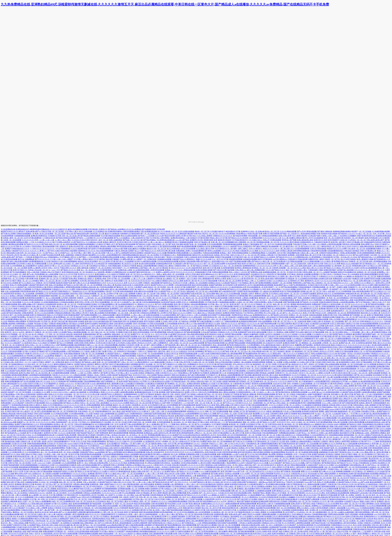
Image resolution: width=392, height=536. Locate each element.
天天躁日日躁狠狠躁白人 (195, 420)
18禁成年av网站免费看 (108, 246)
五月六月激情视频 (315, 300)
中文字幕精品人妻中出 (68, 257)
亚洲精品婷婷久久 (306, 242)
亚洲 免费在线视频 (45, 276)
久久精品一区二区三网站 (244, 302)
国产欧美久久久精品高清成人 (144, 390)
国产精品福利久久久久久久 (255, 411)
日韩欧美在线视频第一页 (25, 233)
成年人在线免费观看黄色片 (202, 366)
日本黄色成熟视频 (356, 296)
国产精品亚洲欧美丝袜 (48, 336)
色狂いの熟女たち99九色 (238, 272)
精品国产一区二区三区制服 (361, 231)
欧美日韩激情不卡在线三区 (337, 240)
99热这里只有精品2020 (175, 332)
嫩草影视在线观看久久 (120, 298)
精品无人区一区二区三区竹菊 (196, 298)
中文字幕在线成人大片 (102, 386)
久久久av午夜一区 (143, 353)
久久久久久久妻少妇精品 (31, 302)
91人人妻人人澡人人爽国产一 (310, 416)
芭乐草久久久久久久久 (86, 274)
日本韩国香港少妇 (59, 338)
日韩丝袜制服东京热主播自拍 (271, 330)
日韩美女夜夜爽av (260, 302)
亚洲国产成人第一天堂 (347, 343)
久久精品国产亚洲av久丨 (113, 353)
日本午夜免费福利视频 (158, 332)
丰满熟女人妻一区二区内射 (145, 293)
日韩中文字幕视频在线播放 (16, 418)
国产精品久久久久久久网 (45, 291)
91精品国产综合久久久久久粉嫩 (155, 253)
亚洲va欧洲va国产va (33, 231)
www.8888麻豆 (33, 281)
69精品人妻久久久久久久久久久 (207, 356)
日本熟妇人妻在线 (285, 251)
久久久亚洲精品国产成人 (54, 353)
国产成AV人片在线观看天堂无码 (128, 261)
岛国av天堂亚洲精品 (56, 285)
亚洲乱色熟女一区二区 (84, 396)
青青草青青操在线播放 (124, 246)
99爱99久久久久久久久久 (219, 287)
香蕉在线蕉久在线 (12, 253)
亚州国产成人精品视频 (345, 270)
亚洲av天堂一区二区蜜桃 (125, 379)
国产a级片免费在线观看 (196, 375)
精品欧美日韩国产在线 (64, 283)
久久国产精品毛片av (78, 242)
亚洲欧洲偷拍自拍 (278, 407)
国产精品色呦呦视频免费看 (238, 418)
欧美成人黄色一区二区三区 (258, 396)
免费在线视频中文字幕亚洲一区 (285, 278)
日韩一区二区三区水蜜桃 (334, 332)
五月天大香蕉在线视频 (186, 231)
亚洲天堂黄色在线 (185, 366)
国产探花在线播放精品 (313, 418)
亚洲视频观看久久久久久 (220, 246)
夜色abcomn (248, 315)
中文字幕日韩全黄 (211, 302)
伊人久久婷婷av (25, 246)
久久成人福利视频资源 (98, 383)
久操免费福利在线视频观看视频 (40, 375)
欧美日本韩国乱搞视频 (206, 257)
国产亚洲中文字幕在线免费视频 (99, 248)
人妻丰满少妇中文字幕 (315, 263)
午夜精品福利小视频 (315, 270)
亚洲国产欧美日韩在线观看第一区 (249, 291)
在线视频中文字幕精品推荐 (130, 233)
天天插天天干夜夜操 (129, 266)
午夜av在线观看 (139, 349)
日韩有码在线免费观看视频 (365, 326)
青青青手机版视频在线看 (188, 353)
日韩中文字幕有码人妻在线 (21, 306)
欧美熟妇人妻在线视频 (187, 261)
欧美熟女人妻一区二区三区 (67, 304)
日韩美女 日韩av (57, 319)
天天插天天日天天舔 (294, 272)
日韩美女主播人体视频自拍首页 (47, 409)
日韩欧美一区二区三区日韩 (358, 261)
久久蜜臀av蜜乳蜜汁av (127, 259)
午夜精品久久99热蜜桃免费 (46, 304)
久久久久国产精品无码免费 (165, 236)
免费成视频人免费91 (183, 251)
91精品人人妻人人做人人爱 (184, 390)
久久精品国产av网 (179, 263)
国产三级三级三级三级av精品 (318, 409)
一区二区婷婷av (273, 300)
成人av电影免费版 (51, 274)
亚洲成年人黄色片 (247, 293)
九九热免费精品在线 (120, 328)
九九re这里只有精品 (137, 373)
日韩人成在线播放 (258, 306)
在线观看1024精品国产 (294, 341)
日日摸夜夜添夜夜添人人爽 (246, 392)
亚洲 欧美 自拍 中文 (324, 293)
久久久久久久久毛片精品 (230, 251)
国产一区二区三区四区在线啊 (214, 263)
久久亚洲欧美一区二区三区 (222, 401)
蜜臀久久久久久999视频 (91, 360)
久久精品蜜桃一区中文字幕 (276, 253)
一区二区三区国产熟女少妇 (63, 233)
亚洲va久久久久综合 (55, 394)
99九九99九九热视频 (10, 283)
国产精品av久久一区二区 (349, 281)
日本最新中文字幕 (54, 236)
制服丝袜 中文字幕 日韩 (49, 407)
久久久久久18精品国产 (13, 343)
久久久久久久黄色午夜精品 (290, 242)
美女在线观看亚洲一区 (255, 287)
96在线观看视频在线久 (335, 251)
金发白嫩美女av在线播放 (137, 248)
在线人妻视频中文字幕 (23, 360)
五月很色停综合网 (33, 321)
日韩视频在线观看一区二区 (322, 287)
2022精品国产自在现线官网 (319, 323)
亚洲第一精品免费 (156, 386)
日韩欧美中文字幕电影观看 (238, 296)
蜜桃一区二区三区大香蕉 (96, 253)
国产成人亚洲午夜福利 (361, 255)
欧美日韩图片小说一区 (122, 281)
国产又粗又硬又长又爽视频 (325, 371)
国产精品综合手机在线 (166, 416)
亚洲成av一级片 (225, 253)
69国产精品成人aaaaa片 (66, 366)
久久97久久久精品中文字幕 (288, 381)
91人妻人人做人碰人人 (156, 242)
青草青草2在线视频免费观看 (262, 383)
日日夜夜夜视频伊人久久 (108, 270)
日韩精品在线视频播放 (269, 236)
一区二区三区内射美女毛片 (354, 311)
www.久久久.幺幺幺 (83, 371)
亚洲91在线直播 (374, 373)
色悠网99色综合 (237, 315)
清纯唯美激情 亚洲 (210, 240)
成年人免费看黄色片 (160, 343)
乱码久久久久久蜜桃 (175, 281)
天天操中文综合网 (333, 366)
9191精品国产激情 (313, 236)
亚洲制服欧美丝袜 (134, 296)
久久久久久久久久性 (373, 341)
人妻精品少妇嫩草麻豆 (250, 298)
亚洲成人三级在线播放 (251, 244)
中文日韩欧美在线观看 (294, 261)
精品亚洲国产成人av (281, 285)
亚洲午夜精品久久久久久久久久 (371, 321)
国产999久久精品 (53, 251)
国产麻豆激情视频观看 (192, 332)
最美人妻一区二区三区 (189, 345)
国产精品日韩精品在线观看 (66, 238)
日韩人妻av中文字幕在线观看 (102, 328)
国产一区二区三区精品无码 (296, 263)
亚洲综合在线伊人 (303, 356)
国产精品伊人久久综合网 (309, 302)
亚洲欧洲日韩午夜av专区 (146, 360)
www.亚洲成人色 (140, 246)
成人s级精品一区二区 (170, 278)
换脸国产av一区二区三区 (64, 356)
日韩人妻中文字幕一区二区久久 (115, 358)
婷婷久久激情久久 (35, 405)
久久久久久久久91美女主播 (330, 281)
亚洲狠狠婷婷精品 (249, 266)
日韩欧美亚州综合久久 (23, 330)
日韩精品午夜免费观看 (242, 358)
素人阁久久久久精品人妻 (29, 255)
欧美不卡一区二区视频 (164, 371)
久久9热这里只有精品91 (50, 349)
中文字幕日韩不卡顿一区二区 (242, 257)
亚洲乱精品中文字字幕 (339, 381)
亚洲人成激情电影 (115, 240)
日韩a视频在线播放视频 (223, 390)
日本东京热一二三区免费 (10, 386)
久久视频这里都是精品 (330, 300)
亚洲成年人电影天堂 (162, 394)
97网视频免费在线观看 (246, 319)
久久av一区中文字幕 (367, 368)
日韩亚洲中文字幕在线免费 (297, 259)
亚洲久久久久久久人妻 (235, 278)
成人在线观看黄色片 (30, 266)
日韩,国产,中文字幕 (112, 291)
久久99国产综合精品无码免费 (49, 255)
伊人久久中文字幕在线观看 (103, 238)
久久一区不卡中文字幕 (220, 259)
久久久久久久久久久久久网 (266, 266)
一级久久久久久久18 (289, 353)
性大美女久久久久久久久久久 (369, 377)
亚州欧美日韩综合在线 (322, 345)
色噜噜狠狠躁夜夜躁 (184, 255)
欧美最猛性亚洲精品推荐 (248, 321)
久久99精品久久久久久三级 (45, 242)
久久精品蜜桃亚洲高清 (159, 347)
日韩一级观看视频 (211, 347)
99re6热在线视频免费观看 (369, 323)
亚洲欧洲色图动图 (69, 328)
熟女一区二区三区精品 (16, 278)
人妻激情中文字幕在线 (154, 278)
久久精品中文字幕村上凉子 (105, 244)
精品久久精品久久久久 (339, 345)
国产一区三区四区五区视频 (19, 315)
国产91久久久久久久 (42, 259)
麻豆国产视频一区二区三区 (157, 358)
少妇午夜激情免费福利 (91, 390)
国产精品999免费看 (240, 236)
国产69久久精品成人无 (282, 379)
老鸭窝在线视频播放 (35, 300)
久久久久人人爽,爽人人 (38, 251)
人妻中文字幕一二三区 (294, 308)
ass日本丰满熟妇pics (280, 259)
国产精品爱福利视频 (103, 338)
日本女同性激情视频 (185, 349)
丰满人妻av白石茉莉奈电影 (26, 394)
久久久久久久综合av (32, 377)
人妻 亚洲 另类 (134, 313)
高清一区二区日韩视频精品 (339, 298)
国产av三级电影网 (122, 253)
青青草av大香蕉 (220, 278)
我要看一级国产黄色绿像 (328, 411)
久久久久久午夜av (384, 358)
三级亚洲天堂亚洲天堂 (322, 242)
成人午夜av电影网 (254, 351)
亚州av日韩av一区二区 (33, 345)
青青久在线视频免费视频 (257, 296)
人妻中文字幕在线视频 (369, 356)
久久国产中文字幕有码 (146, 394)
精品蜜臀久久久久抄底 (96, 255)
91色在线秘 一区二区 (71, 394)
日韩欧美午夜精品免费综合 (329, 253)
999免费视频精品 (289, 311)
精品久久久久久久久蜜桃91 (182, 313)
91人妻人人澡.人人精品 (330, 386)
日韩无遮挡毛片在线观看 (123, 323)
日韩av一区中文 (53, 268)
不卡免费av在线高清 (62, 242)
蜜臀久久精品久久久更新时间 (278, 368)
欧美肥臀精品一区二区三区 (65, 317)
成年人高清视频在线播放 (378, 261)
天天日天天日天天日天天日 (141, 281)
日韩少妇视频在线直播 (148, 231)
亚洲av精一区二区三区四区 (373, 293)
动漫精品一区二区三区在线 (366, 272)
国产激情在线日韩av (365, 257)
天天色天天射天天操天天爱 (105, 343)
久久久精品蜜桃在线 (173, 308)
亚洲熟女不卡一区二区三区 (240, 276)
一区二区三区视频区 (195, 319)
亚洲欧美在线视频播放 (86, 244)
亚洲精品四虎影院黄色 (65, 336)
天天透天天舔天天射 (61, 360)
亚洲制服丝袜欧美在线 (143, 392)
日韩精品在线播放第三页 (132, 416)
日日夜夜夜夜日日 (235, 311)
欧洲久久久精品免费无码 (218, 296)
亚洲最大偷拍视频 (295, 317)
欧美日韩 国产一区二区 (238, 304)
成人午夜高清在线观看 (9, 259)
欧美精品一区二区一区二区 (261, 268)
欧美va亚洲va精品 (267, 278)
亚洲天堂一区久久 (11, 332)
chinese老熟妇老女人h (282, 360)
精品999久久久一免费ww (153, 274)
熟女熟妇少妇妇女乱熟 (123, 285)
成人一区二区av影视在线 (233, 266)
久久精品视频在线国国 (213, 330)
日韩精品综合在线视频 (33, 326)
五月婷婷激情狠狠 (227, 268)
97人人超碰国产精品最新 (328, 272)
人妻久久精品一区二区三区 (178, 343)
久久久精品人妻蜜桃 (204, 236)
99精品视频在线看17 (153, 356)
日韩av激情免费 (199, 323)
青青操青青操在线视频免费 (128, 371)
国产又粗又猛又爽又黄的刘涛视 (65, 321)
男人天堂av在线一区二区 (273, 313)
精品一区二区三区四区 (213, 381)
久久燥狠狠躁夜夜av (141, 377)
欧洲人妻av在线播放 (97, 313)
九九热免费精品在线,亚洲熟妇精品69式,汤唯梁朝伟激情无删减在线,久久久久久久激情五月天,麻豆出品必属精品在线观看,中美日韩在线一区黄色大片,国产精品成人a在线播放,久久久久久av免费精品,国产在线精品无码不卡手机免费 (165, 4)
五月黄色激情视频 (239, 347)
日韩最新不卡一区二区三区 (357, 287)
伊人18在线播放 (353, 274)
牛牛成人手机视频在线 (154, 328)
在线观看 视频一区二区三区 (376, 388)
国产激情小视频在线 (324, 231)
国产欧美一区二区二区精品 (285, 394)
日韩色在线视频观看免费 (274, 390)
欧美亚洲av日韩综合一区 (310, 347)
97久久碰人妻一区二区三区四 (366, 289)
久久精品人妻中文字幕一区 (171, 321)
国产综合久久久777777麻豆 (263, 338)
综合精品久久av (91, 272)
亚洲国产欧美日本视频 (372, 278)
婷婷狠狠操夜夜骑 (353, 313)
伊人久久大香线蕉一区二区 (167, 231)
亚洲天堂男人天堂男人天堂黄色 (350, 396)
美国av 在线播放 (304, 298)
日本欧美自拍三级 (172, 276)
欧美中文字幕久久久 (249, 263)
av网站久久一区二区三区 (248, 386)
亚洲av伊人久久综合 (43, 381)
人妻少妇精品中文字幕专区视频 (197, 238)
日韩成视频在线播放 (286, 300)
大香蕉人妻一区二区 (279, 319)
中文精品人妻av (8, 362)
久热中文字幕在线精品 (318, 248)
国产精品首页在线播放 (376, 304)
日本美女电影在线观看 (340, 379)
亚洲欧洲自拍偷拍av (115, 231)
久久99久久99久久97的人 (60, 392)
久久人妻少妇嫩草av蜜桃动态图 (293, 238)
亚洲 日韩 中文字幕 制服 (211, 268)
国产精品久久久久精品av (332, 268)
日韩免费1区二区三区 (139, 405)
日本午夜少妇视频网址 (196, 351)
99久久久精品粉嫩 (85, 231)
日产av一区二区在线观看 (312, 317)
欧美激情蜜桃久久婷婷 (347, 362)
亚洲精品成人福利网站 (108, 420)
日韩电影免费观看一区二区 (93, 293)
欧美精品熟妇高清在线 (20, 405)
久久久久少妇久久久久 (62, 358)
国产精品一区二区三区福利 (114, 306)
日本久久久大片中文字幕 (68, 274)
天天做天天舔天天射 (82, 383)
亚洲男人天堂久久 (191, 392)
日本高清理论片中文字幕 (257, 409)
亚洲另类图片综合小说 (220, 261)
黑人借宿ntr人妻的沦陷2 (196, 381)
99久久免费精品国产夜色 (60, 398)
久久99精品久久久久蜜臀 (41, 392)
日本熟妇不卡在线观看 (209, 386)
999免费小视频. (96, 371)
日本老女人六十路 (171, 362)
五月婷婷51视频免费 (185, 289)
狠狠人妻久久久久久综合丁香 (62, 306)
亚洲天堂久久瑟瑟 (320, 240)
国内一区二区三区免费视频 (277, 296)
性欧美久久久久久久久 (229, 323)
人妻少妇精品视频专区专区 (159, 398)
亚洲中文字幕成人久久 (128, 360)
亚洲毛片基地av (238, 341)
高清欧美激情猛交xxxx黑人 (350, 360)
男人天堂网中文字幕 (111, 293)
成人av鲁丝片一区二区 (28, 411)
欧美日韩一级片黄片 (338, 242)
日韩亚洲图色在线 (292, 253)
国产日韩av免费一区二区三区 (365, 386)
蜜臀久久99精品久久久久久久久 (248, 330)
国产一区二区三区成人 (223, 360)
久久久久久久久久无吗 (30, 240)
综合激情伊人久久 (91, 311)
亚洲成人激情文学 (109, 242)
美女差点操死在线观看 (147, 263)
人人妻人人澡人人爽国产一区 (320, 289)
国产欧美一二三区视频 (146, 236)
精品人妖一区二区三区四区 (105, 332)
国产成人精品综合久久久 (294, 364)
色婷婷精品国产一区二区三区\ (27, 311)
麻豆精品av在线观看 (236, 388)
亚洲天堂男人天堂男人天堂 (84, 302)
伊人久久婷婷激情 (95, 336)
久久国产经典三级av (339, 356)
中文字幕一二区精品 (298, 396)
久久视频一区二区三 (383, 347)
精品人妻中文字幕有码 (168, 401)
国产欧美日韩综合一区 (239, 409)
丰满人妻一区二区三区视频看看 (222, 242)
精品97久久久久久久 (61, 311)
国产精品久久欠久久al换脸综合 (238, 289)
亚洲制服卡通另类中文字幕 (329, 308)
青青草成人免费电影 (32, 366)
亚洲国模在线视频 (43, 388)
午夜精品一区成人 (93, 375)
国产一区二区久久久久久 (68, 409)
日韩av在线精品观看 (331, 364)
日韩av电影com (240, 270)
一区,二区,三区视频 (20, 268)
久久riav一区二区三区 (142, 379)
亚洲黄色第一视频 (75, 360)
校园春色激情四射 (102, 308)
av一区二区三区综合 (62, 266)
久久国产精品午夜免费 (95, 306)
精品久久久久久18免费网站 (208, 358)
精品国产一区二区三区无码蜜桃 (343, 289)
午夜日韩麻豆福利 (114, 266)
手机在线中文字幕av (300, 244)
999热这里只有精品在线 (9, 373)
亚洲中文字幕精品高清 (38, 315)
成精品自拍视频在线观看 (319, 319)
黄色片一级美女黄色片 (308, 407)
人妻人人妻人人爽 (366, 332)
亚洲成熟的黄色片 (337, 311)
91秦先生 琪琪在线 (121, 251)
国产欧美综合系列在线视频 (125, 244)
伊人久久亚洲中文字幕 (107, 261)
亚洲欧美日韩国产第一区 (292, 343)
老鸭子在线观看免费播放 (10, 319)
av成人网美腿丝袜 (114, 341)
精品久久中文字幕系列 (55, 315)
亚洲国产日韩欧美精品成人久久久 (17, 248)
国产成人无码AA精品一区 (344, 336)
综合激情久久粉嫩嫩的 (348, 236)
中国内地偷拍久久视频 (149, 396)
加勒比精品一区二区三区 (195, 291)
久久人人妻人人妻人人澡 (339, 328)
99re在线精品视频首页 (126, 304)
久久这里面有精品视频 (141, 270)
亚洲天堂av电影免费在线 (202, 289)
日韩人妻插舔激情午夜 (206, 278)
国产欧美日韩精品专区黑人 (236, 345)
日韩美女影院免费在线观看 (309, 336)
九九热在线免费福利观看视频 (54, 300)
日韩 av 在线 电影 (33, 272)
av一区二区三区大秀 (252, 255)
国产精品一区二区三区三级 (133, 240)
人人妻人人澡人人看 (46, 240)
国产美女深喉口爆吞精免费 (251, 375)
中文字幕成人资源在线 (295, 274)
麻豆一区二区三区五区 (258, 328)
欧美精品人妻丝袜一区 (286, 351)
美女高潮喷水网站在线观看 (109, 257)
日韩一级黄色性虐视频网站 (72, 377)
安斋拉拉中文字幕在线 (45, 358)
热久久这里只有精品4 (348, 259)
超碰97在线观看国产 (315, 394)
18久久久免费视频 (369, 364)
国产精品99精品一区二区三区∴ (214, 338)
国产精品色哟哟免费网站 (73, 319)
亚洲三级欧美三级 (118, 388)
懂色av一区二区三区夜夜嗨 (250, 407)
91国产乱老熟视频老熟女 (298, 285)
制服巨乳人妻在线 (147, 326)
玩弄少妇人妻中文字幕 (89, 347)
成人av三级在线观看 (53, 298)
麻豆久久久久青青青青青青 (362, 418)
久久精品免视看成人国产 (288, 298)
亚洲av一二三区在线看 (351, 332)
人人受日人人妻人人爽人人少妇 (237, 366)
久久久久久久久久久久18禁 (355, 388)
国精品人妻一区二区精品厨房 (220, 396)
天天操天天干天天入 (34, 317)
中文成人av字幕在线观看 (292, 411)
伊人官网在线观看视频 (326, 306)
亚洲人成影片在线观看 (277, 420)
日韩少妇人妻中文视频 (97, 356)
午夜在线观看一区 (254, 236)
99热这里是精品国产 (84, 349)
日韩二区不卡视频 (257, 390)
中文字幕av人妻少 (71, 231)
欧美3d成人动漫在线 (82, 368)
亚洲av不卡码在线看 (275, 302)
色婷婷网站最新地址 (379, 328)
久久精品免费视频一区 (307, 383)
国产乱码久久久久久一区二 (311, 246)
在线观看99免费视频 (311, 274)
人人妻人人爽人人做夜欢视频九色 (223, 300)
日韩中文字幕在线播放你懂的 (119, 364)
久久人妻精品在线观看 (187, 270)
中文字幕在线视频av (239, 371)
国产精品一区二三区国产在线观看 (62, 368)
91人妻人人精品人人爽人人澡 (287, 266)
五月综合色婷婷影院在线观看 (167, 261)
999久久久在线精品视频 (54, 403)
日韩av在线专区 (159, 341)
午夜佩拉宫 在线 (357, 278)
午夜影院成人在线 (174, 347)
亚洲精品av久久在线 (307, 371)
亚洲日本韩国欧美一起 (313, 386)
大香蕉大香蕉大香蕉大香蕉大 (84, 343)
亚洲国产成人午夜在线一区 (28, 398)
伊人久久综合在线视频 (45, 313)
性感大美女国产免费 (255, 233)
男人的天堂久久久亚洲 (130, 263)
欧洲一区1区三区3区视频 (44, 233)
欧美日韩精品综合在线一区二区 (73, 272)
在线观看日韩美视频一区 (271, 347)
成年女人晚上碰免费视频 (118, 289)
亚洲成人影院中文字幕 (46, 266)
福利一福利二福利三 (240, 248)
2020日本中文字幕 (279, 383)
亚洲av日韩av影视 (284, 236)
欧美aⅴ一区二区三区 (87, 403)
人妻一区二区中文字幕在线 (158, 268)
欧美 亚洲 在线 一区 (232, 407)
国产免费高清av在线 (255, 272)
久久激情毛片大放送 (264, 281)
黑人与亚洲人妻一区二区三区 (363, 407)
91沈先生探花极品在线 (100, 321)
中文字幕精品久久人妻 (316, 296)
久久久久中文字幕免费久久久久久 (370, 319)
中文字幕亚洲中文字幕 (324, 383)
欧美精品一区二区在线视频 (25, 293)
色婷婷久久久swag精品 (206, 276)
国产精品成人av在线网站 (105, 317)
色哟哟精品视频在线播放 (342, 231)
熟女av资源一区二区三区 (95, 330)
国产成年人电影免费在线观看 (17, 261)
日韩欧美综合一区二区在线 (67, 420)
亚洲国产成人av (134, 251)
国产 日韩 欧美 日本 (271, 336)
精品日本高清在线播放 (200, 285)
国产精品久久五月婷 (71, 285)
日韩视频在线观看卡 (278, 263)
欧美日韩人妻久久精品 (270, 375)
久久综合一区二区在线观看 (137, 358)
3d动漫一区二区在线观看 (12, 240)
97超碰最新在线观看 (185, 242)
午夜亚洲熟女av (241, 233)
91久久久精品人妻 (326, 261)
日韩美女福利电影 (128, 341)
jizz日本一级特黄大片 (26, 332)
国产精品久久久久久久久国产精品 (36, 244)
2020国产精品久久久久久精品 (320, 356)
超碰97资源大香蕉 (29, 388)
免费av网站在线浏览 (367, 246)
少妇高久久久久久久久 (16, 366)
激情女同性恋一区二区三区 (331, 246)
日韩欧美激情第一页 (29, 313)
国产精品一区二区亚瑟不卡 (290, 233)
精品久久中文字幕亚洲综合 (53, 405)
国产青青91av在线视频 (212, 251)
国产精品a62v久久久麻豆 (157, 306)
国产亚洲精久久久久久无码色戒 (182, 360)
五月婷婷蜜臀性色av (65, 407)
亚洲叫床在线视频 (152, 315)
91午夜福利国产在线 (383, 317)
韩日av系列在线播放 (339, 341)
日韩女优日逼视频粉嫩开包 (228, 386)
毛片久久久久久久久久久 (185, 272)
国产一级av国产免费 (74, 390)
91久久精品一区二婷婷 (70, 263)
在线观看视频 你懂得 (373, 248)
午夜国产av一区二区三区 (187, 328)
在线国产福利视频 (215, 285)
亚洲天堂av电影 (24, 373)
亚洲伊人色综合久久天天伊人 (142, 343)
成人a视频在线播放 (279, 308)
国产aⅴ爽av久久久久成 (81, 283)
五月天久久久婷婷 (239, 356)
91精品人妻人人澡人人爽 (309, 253)
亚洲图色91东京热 (196, 240)
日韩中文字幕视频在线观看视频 (349, 347)
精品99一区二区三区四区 (188, 276)
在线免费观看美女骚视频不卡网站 (366, 300)
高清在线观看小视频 (254, 347)
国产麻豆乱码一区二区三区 (124, 287)
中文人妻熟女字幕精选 (159, 281)
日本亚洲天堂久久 (302, 358)
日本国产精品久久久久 (82, 407)
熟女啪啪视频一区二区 (277, 246)
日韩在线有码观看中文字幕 (18, 351)
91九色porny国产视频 (119, 248)
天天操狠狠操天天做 (152, 349)
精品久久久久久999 (270, 248)
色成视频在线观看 (134, 311)
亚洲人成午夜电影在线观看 (192, 338)
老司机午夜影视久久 (149, 416)
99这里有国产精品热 (168, 302)
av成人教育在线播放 (91, 246)
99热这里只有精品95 (215, 313)
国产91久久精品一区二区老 (227, 413)
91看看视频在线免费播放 (144, 300)
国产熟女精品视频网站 (289, 287)
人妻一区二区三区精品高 (227, 317)
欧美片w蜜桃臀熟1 (225, 341)
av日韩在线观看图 (114, 418)
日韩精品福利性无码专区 (372, 242)
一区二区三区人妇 (24, 334)
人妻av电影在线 (37, 390)
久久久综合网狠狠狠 (47, 371)
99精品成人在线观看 (188, 321)
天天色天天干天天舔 (180, 283)
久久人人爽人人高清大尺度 (26, 341)
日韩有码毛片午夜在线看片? (127, 351)
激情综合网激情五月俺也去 (64, 364)
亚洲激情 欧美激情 (136, 321)
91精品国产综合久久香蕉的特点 (241, 246)
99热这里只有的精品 (351, 251)
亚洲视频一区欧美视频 (296, 255)
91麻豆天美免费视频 (122, 315)
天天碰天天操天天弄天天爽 (317, 285)
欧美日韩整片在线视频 (19, 300)
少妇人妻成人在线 (118, 411)
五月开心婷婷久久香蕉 (27, 401)
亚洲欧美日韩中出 (223, 409)
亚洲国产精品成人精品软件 (84, 364)
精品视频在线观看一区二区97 (84, 332)
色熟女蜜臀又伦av (367, 244)
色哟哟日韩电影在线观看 (282, 338)
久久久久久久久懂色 (135, 283)
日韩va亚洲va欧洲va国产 (375, 240)
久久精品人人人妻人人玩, (265, 392)
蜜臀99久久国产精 (261, 293)
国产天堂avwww (229, 403)
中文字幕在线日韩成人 (178, 381)
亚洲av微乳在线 (364, 281)
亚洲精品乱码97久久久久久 (275, 306)
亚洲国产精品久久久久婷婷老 (264, 257)
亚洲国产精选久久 (383, 411)
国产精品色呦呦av (149, 240)
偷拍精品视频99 (44, 296)
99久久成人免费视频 (145, 336)
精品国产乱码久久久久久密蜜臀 (162, 285)
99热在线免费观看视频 (199, 304)
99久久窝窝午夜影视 (299, 236)
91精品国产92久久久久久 (20, 251)
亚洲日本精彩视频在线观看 (52, 326)
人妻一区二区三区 (126, 390)
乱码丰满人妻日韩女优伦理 (90, 281)
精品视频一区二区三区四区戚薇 (62, 296)
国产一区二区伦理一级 (99, 341)
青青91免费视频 (106, 405)
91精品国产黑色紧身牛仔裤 (38, 285)
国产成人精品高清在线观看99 (376, 413)
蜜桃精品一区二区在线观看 (311, 343)
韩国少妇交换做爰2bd (179, 375)
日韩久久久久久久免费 (332, 263)
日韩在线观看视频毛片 (363, 336)
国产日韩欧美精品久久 (62, 291)
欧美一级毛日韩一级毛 (162, 351)
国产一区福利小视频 (339, 287)
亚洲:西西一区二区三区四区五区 (111, 416)
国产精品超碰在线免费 (169, 388)
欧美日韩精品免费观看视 (369, 274)
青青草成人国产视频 (289, 240)
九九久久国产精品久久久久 (275, 270)
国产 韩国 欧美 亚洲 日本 (271, 388)
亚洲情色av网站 (42, 394)
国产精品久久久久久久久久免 (248, 323)
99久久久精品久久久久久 (292, 330)
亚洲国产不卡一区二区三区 (140, 334)
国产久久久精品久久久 (27, 283)
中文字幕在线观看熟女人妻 (107, 304)
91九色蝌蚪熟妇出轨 (300, 257)
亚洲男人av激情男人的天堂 (37, 268)
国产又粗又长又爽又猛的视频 (223, 270)
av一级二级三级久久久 (286, 248)
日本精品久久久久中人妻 (79, 266)
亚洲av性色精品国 (371, 238)
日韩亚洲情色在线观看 (318, 251)
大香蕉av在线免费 (226, 356)
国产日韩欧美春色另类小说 (119, 321)
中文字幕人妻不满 (153, 289)
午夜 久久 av (110, 253)
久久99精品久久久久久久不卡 (42, 360)
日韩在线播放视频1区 (349, 319)
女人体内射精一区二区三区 (341, 266)
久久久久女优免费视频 (226, 233)
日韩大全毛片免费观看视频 (345, 330)
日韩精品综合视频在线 (62, 313)
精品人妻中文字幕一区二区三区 (208, 328)
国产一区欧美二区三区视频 (314, 364)
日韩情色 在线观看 (279, 268)
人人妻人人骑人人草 (233, 338)
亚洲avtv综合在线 (80, 306)
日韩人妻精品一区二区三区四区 (167, 293)
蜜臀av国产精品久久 (203, 261)
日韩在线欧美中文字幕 (330, 257)
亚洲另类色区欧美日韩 (306, 398)
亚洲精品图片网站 (382, 366)
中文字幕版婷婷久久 (51, 383)
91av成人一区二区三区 (364, 233)
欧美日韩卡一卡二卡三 (137, 298)
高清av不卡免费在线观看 (272, 240)
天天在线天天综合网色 (361, 353)
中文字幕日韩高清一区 (224, 383)
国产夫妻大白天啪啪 (8, 233)
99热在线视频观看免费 (259, 405)
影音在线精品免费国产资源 (310, 233)
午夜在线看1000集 (31, 278)
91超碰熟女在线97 (242, 317)
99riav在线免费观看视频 (104, 251)
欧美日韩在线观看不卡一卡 (193, 379)
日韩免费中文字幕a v (368, 411)
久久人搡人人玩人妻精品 (317, 244)
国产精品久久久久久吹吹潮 (238, 238)
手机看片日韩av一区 (108, 351)
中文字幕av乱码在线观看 (155, 323)
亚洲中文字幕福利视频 (375, 315)
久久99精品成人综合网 (94, 242)
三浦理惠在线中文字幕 (185, 401)
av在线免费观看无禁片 (113, 255)
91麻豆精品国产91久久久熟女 (17, 383)
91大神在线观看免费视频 (286, 358)
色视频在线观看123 (81, 336)
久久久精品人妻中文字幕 (205, 248)
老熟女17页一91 (359, 351)
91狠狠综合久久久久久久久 (222, 236)
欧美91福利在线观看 (259, 332)
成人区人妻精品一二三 (40, 334)
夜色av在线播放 (317, 353)
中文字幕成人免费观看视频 (41, 289)
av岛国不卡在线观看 (225, 368)
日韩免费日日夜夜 (276, 413)
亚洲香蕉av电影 (100, 278)
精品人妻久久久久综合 (315, 268)
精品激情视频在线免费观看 (263, 285)
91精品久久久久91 (345, 255)
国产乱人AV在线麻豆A (122, 238)
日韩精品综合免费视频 (148, 313)
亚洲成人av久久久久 (125, 349)
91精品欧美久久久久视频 (249, 251)
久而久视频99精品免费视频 (155, 276)
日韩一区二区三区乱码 (57, 334)
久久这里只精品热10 (51, 261)
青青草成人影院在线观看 (351, 244)
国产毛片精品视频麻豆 (18, 272)
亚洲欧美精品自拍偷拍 (218, 353)
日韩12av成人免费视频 (127, 293)
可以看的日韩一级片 (64, 401)
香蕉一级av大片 (17, 396)
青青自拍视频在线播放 (131, 231)
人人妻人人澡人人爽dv (63, 240)
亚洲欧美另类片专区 (330, 315)
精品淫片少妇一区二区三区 (156, 248)
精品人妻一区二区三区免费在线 (274, 261)
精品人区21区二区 (55, 244)
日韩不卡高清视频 (139, 323)
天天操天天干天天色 (227, 328)
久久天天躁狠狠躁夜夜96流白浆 (193, 347)
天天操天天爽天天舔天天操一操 (326, 362)
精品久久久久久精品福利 (350, 263)
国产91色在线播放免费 (187, 405)
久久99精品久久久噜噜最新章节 (303, 338)
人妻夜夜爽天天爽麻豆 (243, 420)
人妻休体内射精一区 (162, 360)
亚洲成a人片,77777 (171, 270)
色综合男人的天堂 (12, 255)
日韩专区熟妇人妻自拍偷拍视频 (43, 246)
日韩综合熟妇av (358, 405)
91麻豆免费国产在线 (187, 293)
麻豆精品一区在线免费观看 (317, 360)
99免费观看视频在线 (35, 261)
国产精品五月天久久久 (284, 257)
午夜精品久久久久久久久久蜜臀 (63, 289)
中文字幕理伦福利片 (90, 377)
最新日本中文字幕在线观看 (314, 332)
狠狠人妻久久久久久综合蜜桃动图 (227, 293)
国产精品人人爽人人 (249, 281)
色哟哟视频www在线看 (24, 323)
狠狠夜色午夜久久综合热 (313, 377)
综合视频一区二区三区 (154, 364)
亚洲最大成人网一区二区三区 (311, 291)
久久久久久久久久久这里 (188, 326)
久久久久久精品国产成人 (19, 287)
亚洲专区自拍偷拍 (91, 323)
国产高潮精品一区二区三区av (175, 383)
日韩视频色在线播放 (257, 317)
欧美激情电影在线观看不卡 (35, 298)
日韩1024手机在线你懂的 (76, 330)
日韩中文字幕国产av (382, 244)
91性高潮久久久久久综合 (190, 306)
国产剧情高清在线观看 (168, 246)
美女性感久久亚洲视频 (172, 386)
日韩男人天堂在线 (278, 364)
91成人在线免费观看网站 (68, 261)
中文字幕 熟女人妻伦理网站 (159, 238)
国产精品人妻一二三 (361, 394)
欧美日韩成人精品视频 (68, 251)
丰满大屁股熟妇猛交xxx (175, 413)
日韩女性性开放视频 (372, 311)
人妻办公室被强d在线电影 (321, 266)
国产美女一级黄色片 (138, 317)
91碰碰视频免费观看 (196, 302)
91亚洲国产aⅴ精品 (140, 287)
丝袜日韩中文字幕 (263, 263)
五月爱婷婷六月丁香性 (296, 281)
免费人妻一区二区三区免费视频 (90, 285)
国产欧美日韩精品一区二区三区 (166, 326)
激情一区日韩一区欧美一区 (138, 407)
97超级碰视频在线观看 (22, 236)
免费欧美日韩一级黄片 (316, 259)
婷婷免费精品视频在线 (301, 251)
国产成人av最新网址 (160, 300)
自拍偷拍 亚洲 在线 (325, 278)
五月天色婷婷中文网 (230, 285)
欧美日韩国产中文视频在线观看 (219, 315)
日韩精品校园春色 (304, 287)
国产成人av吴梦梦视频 (161, 368)
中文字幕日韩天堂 (368, 347)
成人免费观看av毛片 (210, 368)
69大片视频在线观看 (329, 418)
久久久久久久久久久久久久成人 (359, 345)
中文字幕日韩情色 (280, 255)
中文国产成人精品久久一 (137, 289)
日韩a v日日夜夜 (335, 319)
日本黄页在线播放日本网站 (87, 304)
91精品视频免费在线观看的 (319, 328)
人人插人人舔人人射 (138, 315)
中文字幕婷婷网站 (112, 356)
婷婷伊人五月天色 (180, 319)
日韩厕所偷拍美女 (136, 413)
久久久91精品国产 (17, 403)
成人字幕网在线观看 (39, 263)
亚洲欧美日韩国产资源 (284, 418)
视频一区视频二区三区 (195, 398)
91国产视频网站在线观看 (65, 345)
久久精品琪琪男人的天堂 (141, 285)
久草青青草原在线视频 (151, 366)
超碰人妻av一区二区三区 (336, 358)
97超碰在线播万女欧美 (345, 401)
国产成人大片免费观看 (65, 343)
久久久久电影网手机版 (79, 248)
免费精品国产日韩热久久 (321, 304)
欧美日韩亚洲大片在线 (213, 334)
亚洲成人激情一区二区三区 (13, 238)
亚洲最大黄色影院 (88, 319)
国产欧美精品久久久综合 (110, 360)
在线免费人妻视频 (104, 272)
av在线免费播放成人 (244, 300)
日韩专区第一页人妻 (96, 233)
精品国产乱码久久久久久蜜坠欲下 (13, 231)
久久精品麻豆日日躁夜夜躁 (134, 383)
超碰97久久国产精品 (257, 377)
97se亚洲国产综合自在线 (177, 334)
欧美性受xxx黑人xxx (185, 323)
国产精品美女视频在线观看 (90, 236)
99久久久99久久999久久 (350, 246)
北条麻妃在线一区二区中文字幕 (170, 311)
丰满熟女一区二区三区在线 (298, 315)
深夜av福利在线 (82, 268)
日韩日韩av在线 (129, 308)
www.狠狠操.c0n (348, 276)
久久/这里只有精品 (92, 413)
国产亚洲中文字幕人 (108, 373)
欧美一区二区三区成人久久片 (31, 253)
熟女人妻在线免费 (219, 345)
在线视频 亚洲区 (172, 317)
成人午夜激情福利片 (205, 345)
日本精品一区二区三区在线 (199, 296)
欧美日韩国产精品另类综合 (289, 336)
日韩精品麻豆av (53, 257)
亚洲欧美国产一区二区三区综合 (197, 287)
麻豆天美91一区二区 (293, 246)
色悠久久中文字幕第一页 (372, 298)
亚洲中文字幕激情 (290, 413)
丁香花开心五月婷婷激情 (174, 257)
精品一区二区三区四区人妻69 (296, 270)
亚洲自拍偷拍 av (100, 274)
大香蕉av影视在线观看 (348, 253)
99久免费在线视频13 (324, 341)
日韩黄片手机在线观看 (223, 257)
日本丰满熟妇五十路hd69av (106, 319)
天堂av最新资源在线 (268, 345)
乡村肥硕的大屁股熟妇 (49, 366)
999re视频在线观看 (179, 371)
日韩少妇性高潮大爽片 (9, 368)
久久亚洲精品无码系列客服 (308, 278)
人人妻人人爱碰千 (253, 360)
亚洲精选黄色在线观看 (79, 358)
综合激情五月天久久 (258, 274)
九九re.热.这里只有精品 (150, 296)
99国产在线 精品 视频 (368, 349)
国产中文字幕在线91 (363, 302)
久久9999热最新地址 (222, 276)
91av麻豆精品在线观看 (148, 261)
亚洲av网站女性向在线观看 (143, 291)
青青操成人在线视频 (266, 373)
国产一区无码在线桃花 (16, 326)
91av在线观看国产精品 (364, 371)
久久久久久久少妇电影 (289, 334)
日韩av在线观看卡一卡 (49, 386)
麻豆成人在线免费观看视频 (147, 266)
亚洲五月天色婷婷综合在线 (156, 317)
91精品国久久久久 (233, 336)
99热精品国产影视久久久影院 (61, 388)
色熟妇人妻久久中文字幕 (218, 238)
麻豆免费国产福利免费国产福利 (364, 334)
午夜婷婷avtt (141, 356)
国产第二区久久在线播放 (363, 375)
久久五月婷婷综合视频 (352, 285)
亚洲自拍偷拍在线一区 (30, 276)
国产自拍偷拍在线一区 (106, 377)
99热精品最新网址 (114, 263)
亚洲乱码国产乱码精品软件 (184, 416)
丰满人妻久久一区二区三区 (41, 306)
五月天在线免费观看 (214, 244)
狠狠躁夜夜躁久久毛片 (98, 283)
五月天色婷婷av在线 (170, 328)
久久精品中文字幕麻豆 (36, 351)
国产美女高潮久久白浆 (223, 326)
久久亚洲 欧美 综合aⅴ (29, 343)
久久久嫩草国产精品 (263, 308)
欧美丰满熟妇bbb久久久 (209, 274)
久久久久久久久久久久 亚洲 (269, 251)
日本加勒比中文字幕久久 (98, 266)
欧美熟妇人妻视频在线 (243, 268)
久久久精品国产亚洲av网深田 (15, 371)
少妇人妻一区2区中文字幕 (176, 287)
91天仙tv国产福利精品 (209, 332)
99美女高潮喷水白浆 (8, 311)
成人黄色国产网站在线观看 (232, 334)
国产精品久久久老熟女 (71, 403)
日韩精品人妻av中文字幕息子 (50, 272)
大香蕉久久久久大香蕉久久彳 (364, 283)
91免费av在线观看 (289, 362)
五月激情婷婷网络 (300, 326)
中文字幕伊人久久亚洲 (382, 308)
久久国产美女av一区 (50, 253)
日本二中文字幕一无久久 (382, 233)
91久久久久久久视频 (226, 358)
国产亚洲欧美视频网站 (263, 283)
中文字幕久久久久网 (373, 266)
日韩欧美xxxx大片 (127, 398)
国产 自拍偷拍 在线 (338, 388)
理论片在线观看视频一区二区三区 (107, 302)
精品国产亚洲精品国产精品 (122, 375)
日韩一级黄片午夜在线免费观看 (206, 416)
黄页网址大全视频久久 (35, 356)
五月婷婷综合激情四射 (364, 343)
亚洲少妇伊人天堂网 (332, 326)
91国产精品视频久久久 (75, 351)
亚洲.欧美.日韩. (142, 306)
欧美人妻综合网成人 (274, 289)
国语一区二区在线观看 (260, 420)
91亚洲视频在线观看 (63, 418)
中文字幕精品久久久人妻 (224, 248)
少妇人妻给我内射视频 (174, 377)
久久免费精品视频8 (255, 238)
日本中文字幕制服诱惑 (187, 356)
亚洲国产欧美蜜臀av (18, 317)
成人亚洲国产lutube (122, 413)
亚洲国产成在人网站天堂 (341, 398)
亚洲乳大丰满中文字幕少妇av (186, 236)
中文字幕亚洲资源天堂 (239, 240)
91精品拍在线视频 (315, 315)
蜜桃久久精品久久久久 (132, 401)
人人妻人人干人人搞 (137, 278)
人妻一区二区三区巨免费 (149, 319)
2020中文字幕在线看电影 (32, 238)
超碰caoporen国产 (134, 396)
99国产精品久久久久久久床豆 (184, 336)
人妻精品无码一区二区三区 (336, 313)
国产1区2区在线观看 (27, 381)
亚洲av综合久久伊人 (206, 306)
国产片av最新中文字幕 (107, 379)
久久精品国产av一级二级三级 (130, 302)
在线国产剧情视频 (44, 319)
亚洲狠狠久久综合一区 (159, 379)
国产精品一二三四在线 (24, 257)
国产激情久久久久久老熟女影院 (190, 317)
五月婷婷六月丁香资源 (231, 394)
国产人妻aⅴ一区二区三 (125, 362)
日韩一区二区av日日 (302, 366)
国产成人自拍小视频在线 (295, 420)
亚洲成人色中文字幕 (221, 255)
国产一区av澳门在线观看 (332, 377)
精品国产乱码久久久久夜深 (290, 347)
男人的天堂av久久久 (37, 353)
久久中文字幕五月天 (254, 349)
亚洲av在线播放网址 (190, 358)
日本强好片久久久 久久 (168, 373)
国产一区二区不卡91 (267, 244)
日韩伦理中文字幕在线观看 (276, 274)
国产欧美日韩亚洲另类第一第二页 (337, 296)
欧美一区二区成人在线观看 (257, 368)
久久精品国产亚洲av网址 (68, 278)
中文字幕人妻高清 (120, 311)
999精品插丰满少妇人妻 (353, 293)
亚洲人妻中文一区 (79, 276)
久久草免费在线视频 (291, 390)
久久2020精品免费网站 (168, 315)
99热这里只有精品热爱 (74, 334)
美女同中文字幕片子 (311, 276)
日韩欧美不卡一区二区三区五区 (286, 373)
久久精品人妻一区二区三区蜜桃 (202, 362)
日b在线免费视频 (7, 236)
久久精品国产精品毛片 (229, 283)
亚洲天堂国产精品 (267, 360)
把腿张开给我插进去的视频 (80, 341)
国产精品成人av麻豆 (89, 362)
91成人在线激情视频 (12, 291)
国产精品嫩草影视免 (250, 353)
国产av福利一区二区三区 (325, 338)
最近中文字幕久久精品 (301, 323)
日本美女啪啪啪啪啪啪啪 (365, 253)
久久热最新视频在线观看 (381, 231)
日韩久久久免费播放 (158, 308)
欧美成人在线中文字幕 (377, 306)
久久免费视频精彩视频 (381, 257)
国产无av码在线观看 (83, 328)
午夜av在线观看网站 (265, 321)
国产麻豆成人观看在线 (248, 394)
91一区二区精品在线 (299, 321)
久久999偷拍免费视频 (110, 336)
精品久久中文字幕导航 (97, 259)
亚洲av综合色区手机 (76, 246)
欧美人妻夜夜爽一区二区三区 (245, 242)
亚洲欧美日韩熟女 (380, 332)
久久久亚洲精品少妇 (100, 231)
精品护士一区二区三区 (125, 420)
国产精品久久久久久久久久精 (47, 416)
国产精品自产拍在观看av (326, 330)
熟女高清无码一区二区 (252, 278)
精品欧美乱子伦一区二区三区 (365, 276)
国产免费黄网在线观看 (74, 381)
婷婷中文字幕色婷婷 (264, 259)
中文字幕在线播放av (272, 377)
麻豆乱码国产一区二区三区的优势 (105, 349)
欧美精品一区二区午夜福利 (354, 238)
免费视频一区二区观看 (274, 362)
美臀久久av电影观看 (187, 341)
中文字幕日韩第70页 (327, 336)
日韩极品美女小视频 (152, 373)
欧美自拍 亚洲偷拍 (136, 253)
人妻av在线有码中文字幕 (140, 238)
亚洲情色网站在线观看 (28, 358)
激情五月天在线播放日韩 (347, 272)
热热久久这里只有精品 (322, 388)
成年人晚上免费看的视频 (256, 270)
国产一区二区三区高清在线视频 (12, 349)
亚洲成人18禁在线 (266, 255)
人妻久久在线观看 (200, 315)
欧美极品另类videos (40, 257)
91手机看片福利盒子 (217, 231)
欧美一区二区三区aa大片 (268, 381)
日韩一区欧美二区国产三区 (180, 394)
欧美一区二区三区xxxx (93, 398)
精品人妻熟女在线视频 (227, 392)
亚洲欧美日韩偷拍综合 (39, 236)
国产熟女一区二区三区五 (213, 394)
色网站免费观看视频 (12, 381)
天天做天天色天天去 (171, 353)
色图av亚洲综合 (82, 326)
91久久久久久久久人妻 (362, 270)
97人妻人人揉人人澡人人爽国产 (61, 259)
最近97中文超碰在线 (112, 233)
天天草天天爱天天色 (124, 242)
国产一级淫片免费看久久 (155, 345)
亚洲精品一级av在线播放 (242, 362)
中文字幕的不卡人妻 (213, 375)
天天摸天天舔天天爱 (139, 242)
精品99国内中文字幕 (233, 231)
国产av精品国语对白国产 (228, 291)
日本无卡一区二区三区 (306, 373)
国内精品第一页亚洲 (109, 276)
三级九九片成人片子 (237, 255)
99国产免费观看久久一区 (109, 381)
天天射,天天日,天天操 (160, 420)
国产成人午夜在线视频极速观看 (348, 349)
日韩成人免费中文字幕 (92, 351)
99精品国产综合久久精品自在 (101, 368)
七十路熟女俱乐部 (48, 238)
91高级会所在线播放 (46, 311)
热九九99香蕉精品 (173, 248)
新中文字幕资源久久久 (367, 263)
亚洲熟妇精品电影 (89, 334)
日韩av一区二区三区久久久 (62, 276)
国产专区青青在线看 (119, 396)
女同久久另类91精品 (192, 274)
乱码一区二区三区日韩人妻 (40, 373)
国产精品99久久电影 (143, 244)
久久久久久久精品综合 (179, 351)
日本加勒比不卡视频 (22, 353)
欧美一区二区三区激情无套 (334, 238)
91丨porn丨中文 (54, 270)
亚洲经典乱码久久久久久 (75, 300)
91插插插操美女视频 (251, 373)
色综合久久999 (320, 313)
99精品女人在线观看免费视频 (290, 349)
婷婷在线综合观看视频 (270, 356)
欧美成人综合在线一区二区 (38, 270)
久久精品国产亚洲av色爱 (124, 377)
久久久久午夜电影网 (219, 289)
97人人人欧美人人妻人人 (242, 390)
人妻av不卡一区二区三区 (179, 368)
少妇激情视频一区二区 (261, 403)
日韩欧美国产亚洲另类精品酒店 (154, 413)
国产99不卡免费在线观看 (164, 304)
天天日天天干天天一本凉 (142, 375)
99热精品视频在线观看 (254, 343)
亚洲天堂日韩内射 (270, 358)
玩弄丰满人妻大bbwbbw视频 (136, 388)
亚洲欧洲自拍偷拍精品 (120, 366)
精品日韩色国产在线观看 (128, 336)
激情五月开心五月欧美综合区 (202, 255)
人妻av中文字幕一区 (295, 276)
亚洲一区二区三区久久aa (135, 274)
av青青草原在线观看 (334, 244)
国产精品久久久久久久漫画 (70, 270)
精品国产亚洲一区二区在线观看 (194, 244)
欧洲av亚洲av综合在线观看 (203, 388)
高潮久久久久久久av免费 (110, 392)
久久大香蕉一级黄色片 (92, 373)
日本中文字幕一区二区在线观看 (118, 278)
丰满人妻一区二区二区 (330, 396)
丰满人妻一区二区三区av (282, 321)
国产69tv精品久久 (152, 246)
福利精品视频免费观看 (19, 375)
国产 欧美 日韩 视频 (175, 244)
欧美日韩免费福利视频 (287, 356)
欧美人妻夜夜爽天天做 (376, 287)
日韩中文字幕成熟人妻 (202, 242)
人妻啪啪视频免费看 (94, 276)
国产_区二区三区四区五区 (149, 233)
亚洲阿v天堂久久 (182, 302)
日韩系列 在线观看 (242, 328)
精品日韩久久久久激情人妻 (278, 276)
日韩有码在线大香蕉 (201, 396)
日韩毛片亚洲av (182, 296)
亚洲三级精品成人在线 (137, 328)
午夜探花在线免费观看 (211, 253)
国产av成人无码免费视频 (36, 274)
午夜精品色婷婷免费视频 (227, 379)
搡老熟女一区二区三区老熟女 (161, 330)
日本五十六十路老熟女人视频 (277, 332)
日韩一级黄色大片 (61, 246)
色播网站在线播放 (129, 353)
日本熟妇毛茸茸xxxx (371, 296)
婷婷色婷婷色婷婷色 (304, 304)
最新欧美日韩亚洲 (224, 240)
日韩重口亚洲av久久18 (253, 388)
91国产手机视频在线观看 (238, 261)
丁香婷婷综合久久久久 (79, 291)
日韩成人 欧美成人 (71, 379)
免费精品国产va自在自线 (342, 278)
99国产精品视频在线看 (291, 302)
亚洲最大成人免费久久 (86, 278)
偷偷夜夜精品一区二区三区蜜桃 (348, 411)
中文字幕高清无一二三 (170, 356)
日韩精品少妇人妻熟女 (165, 266)
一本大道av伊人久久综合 (348, 257)
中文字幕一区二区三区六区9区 (333, 416)
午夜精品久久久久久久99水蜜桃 (330, 276)
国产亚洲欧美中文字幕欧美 (199, 373)
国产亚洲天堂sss (166, 283)
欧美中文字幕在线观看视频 (290, 291)
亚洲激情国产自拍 (244, 332)
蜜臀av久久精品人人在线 (169, 366)
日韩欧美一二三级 (83, 298)
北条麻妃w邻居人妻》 (169, 349)
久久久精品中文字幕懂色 (116, 274)
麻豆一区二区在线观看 (331, 368)
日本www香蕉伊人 (255, 248)
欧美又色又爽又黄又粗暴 (166, 251)
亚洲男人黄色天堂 (239, 368)
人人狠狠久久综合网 (322, 373)
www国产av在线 (94, 326)
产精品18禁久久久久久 (68, 268)
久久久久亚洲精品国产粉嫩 (21, 390)
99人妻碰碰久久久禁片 (258, 289)
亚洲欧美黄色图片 (329, 270)
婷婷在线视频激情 (124, 276)
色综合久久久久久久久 (85, 386)
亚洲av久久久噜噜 (209, 413)
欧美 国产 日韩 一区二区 (196, 403)
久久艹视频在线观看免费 (229, 321)
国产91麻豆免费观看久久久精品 (208, 321)
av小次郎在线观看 (121, 296)
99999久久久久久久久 (167, 233)
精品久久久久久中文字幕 (10, 246)
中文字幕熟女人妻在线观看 (118, 407)
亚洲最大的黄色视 (205, 418)
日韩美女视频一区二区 (310, 272)
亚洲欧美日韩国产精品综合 (143, 257)
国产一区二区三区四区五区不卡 (193, 308)
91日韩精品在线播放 (66, 302)
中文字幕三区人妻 (46, 321)
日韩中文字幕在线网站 (364, 362)
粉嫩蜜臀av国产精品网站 (304, 345)
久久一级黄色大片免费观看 (21, 289)
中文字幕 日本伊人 (326, 274)
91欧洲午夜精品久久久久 (67, 386)
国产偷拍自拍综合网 (81, 233)
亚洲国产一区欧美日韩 (150, 311)
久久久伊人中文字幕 (143, 308)
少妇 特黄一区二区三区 (378, 255)
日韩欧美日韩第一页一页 (183, 266)
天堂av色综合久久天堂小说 (242, 364)
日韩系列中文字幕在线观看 (65, 371)
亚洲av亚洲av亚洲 (304, 266)
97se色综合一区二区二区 (357, 240)
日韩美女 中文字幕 (352, 323)
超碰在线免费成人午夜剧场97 (51, 377)
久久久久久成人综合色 (61, 341)
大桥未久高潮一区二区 (44, 338)
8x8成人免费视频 (286, 388)
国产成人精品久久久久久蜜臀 (36, 379)
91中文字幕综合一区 (142, 386)
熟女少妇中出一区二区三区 (208, 233)
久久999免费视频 (16, 266)
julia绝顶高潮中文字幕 (221, 349)
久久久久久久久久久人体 (272, 238)
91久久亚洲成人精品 (10, 398)
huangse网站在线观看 (196, 343)
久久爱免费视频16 (315, 257)
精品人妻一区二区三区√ (28, 319)
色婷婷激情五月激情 (105, 323)
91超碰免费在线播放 (126, 392)
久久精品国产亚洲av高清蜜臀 (350, 392)
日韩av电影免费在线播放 (361, 291)
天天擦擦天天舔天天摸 (124, 332)
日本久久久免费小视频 (369, 285)
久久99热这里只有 (100, 263)
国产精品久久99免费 (200, 266)
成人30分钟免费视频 (170, 405)
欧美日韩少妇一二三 (147, 272)
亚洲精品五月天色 (249, 308)
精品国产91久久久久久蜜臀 (337, 248)
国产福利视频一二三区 (365, 308)
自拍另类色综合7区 (86, 263)
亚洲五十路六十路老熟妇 (313, 401)
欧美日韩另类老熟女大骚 (37, 287)
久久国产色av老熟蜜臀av (70, 281)
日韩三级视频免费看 (227, 377)
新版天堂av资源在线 (47, 308)
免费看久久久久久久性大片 (297, 296)
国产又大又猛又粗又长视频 (341, 390)
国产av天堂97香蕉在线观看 (307, 231)
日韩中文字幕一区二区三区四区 (52, 231)
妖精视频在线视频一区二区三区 (274, 272)
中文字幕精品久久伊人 (168, 255)
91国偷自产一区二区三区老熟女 (100, 268)
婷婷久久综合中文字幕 (242, 405)
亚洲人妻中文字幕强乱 (182, 304)
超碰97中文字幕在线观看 (224, 306)
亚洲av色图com (293, 319)
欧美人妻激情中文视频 (365, 259)
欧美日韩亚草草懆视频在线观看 (194, 377)
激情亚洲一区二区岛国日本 (268, 298)
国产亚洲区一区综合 (345, 353)
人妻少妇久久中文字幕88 (113, 330)
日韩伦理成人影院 (75, 293)
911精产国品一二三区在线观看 (88, 257)
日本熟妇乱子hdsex (340, 274)
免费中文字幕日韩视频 (271, 233)
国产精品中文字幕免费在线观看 (122, 386)
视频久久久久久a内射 (203, 259)
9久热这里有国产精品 (233, 263)
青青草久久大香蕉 (88, 338)
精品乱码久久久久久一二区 (343, 283)
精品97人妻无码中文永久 (285, 345)
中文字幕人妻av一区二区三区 (218, 304)
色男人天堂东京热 (355, 379)
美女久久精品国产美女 (162, 291)
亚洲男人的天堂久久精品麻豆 (270, 334)
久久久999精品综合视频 (59, 413)
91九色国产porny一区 (65, 253)
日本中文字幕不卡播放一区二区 (16, 281)
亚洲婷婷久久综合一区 (249, 231)
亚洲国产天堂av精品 (296, 332)
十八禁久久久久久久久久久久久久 (42, 248)
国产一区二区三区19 (259, 300)
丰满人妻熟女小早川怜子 (80, 313)
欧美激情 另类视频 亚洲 (349, 377)
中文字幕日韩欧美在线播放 (110, 236)
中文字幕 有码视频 (158, 392)
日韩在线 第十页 (193, 371)
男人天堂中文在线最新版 (314, 238)
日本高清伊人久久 (377, 270)
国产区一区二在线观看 (238, 349)
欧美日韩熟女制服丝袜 (126, 300)
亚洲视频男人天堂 (41, 293)
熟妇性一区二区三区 (202, 231)
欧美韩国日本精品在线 (310, 411)
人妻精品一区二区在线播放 (198, 283)
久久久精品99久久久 (215, 266)
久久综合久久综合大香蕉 (81, 240)
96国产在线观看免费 (175, 358)
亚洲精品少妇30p (214, 283)
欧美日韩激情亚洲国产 (242, 274)
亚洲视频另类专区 (171, 242)
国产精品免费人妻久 (172, 345)
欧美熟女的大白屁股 (162, 381)
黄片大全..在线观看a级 (26, 259)
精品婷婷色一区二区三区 (304, 351)
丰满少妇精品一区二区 (159, 244)
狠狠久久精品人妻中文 (315, 321)
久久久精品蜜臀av (195, 253)
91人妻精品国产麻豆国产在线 (186, 233)
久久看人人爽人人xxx (336, 285)
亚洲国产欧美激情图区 (128, 356)
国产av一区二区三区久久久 (292, 313)
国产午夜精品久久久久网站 (172, 364)
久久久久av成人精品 (308, 349)
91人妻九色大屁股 (210, 420)
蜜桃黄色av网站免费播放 (17, 321)
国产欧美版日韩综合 (283, 392)
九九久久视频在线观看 (288, 231)
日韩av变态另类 (184, 362)
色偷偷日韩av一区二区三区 (345, 317)
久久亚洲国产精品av (65, 332)
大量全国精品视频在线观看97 (30, 386)
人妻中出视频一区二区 (169, 289)
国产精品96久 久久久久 (346, 233)
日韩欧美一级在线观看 (151, 283)
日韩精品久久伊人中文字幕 (227, 332)
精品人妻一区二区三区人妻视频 (284, 304)
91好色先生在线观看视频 (368, 268)
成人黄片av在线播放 (221, 388)
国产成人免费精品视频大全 (189, 418)
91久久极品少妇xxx (255, 240)
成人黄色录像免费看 (70, 244)
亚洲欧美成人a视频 (125, 270)
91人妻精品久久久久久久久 (144, 304)
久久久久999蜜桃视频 (343, 291)
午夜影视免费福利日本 (103, 411)
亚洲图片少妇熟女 (29, 396)
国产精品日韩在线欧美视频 (214, 343)
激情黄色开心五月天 (312, 281)
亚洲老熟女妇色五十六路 (368, 358)
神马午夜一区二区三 (269, 351)
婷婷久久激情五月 (33, 371)
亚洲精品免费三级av (122, 317)
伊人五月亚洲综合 (61, 308)
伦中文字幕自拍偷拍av (325, 407)
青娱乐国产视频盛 (112, 259)
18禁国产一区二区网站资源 (146, 259)
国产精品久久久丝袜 (212, 323)
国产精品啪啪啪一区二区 (243, 416)
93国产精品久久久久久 (148, 251)
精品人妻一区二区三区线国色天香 (64, 411)
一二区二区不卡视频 (220, 418)
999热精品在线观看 (250, 259)
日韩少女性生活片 (210, 379)
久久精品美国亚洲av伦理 (237, 287)
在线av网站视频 (291, 306)
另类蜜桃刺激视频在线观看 (232, 244)
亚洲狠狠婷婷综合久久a (261, 315)
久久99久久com (246, 338)
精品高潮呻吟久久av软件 (284, 326)
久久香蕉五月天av (138, 276)
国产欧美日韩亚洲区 (13, 313)
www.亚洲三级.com (315, 392)
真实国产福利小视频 (166, 319)
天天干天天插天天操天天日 (277, 328)
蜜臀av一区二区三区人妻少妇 (50, 281)
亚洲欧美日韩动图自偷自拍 (300, 379)
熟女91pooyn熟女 (269, 326)
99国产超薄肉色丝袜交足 (366, 236)
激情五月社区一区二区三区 (246, 379)
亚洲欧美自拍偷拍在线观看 (275, 341)
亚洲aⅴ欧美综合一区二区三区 (268, 231)
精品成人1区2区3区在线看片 (88, 261)
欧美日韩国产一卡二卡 (120, 268)
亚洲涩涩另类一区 (302, 289)
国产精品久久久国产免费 (161, 403)
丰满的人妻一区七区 (153, 298)
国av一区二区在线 (28, 409)
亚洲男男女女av (298, 418)
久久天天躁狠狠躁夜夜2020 (16, 356)
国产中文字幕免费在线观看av (56, 351)
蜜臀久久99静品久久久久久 (203, 349)
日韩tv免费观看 (343, 315)
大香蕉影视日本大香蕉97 (242, 383)
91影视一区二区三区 (141, 398)
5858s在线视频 (304, 319)
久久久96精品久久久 (279, 281)
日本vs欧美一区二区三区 (356, 248)
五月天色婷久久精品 (23, 263)
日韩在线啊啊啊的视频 (91, 381)
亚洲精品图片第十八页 (218, 373)
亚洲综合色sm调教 (268, 418)
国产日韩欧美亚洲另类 (259, 276)
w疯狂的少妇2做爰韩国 (271, 291)
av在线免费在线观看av (347, 302)
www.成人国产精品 (182, 240)
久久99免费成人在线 (73, 338)
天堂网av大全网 (44, 398)
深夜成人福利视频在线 (274, 411)
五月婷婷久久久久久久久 (132, 326)
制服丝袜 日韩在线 (328, 405)
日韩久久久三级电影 (145, 351)
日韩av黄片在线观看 (165, 396)
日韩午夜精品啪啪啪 (32, 407)
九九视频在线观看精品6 (342, 338)
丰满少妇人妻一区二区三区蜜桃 (229, 281)
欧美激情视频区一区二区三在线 (116, 313)
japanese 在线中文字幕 (337, 409)
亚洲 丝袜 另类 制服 (330, 394)
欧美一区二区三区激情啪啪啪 (101, 298)
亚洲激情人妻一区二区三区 (48, 278)
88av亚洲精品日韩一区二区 (177, 409)
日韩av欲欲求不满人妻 (31, 420)
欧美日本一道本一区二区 (99, 240)
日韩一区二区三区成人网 (71, 236)
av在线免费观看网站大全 (194, 413)
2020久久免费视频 (225, 347)
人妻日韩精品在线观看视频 (359, 306)
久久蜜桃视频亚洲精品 (257, 253)
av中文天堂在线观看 (188, 248)
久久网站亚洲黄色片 (141, 362)
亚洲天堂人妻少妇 (190, 281)
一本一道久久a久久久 (82, 296)
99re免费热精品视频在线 (165, 240)
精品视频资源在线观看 (115, 401)
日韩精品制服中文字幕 (203, 272)
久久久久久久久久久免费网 (119, 403)
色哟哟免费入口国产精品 (139, 268)
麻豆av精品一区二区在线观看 (174, 274)
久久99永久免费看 (289, 289)
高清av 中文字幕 (309, 313)
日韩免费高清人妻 (48, 317)
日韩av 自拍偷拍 (292, 383)
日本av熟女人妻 (108, 285)
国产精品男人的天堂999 (279, 315)
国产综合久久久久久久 (195, 263)
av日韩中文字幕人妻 (77, 398)
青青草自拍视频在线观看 (266, 394)
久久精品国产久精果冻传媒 (183, 396)
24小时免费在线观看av (76, 413)
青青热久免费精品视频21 (56, 287)
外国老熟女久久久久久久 (86, 251)
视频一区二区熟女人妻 (178, 398)
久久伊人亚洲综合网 (54, 263)
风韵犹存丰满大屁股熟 (329, 233)
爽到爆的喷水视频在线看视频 (177, 253)
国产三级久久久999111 (185, 315)
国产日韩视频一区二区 (358, 315)
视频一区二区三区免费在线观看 (206, 341)
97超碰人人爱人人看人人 (330, 236)
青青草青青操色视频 (27, 291)
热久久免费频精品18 (190, 364)
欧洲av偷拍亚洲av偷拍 (305, 240)
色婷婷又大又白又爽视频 (242, 306)
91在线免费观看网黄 (302, 248)
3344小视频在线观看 (157, 362)
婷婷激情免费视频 (235, 259)
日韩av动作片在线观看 (45, 341)
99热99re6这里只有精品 (24, 413)
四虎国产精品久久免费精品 (342, 334)
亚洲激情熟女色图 (195, 368)
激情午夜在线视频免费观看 (186, 246)
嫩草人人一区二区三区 (95, 345)
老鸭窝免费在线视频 (73, 287)
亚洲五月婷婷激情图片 (345, 375)
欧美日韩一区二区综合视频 (205, 293)
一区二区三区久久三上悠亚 (296, 268)
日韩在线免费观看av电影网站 (114, 345)
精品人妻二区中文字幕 (313, 255)
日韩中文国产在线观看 (263, 319)
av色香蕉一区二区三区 (330, 343)
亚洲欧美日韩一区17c (229, 319)
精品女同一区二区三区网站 (149, 255)
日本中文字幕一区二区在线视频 (149, 418)
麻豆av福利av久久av (39, 330)
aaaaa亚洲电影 (49, 356)
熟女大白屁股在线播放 (129, 236)
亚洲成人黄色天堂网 (34, 418)
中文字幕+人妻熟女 (81, 259)
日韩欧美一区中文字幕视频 (45, 283)
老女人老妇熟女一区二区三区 (322, 283)
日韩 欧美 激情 (159, 257)
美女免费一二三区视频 (316, 326)
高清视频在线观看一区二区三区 (267, 242)
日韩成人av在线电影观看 (181, 330)
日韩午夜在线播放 (355, 298)
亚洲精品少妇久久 (304, 353)
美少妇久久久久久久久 (177, 268)
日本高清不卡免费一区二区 (136, 345)
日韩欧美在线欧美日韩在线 (85, 289)
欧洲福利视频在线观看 (206, 311)
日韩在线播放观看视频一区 (349, 368)
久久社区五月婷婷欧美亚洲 (233, 398)
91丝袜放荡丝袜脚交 (106, 311)
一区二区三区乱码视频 (13, 302)
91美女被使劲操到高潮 (183, 285)
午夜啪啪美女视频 (328, 317)
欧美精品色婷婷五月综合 (329, 347)
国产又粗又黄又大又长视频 (365, 317)
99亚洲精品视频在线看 (41, 347)
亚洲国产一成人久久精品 (188, 278)
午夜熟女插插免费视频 (220, 272)
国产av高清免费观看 (44, 411)
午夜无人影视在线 (190, 257)
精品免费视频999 (80, 345)
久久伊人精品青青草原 (194, 268)
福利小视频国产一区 (81, 356)
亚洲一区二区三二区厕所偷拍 (377, 398)
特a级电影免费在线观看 (283, 244)
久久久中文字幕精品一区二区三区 (259, 304)
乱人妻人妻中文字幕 (223, 371)
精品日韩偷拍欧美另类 (306, 413)
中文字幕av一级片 (80, 253)
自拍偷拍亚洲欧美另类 (164, 263)
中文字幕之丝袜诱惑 (284, 323)
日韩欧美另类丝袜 (81, 255)
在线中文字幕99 (38, 362)
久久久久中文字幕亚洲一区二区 (173, 298)
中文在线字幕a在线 (303, 311)
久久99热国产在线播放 (308, 293)
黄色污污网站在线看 (254, 326)
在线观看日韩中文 (173, 306)
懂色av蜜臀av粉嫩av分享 (27, 304)
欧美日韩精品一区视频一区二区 (230, 308)
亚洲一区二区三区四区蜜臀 (107, 362)
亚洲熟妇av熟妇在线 (88, 287)
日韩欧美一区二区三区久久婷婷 (46, 332)
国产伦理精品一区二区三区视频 (247, 381)
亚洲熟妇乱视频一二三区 (25, 242)
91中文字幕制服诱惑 (63, 248)
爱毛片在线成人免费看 (152, 321)
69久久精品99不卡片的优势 (272, 343)
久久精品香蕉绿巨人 (186, 388)
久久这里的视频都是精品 (49, 302)
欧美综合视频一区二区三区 (340, 304)
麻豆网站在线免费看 (15, 244)
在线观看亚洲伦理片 (137, 364)
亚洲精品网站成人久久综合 (21, 364)
